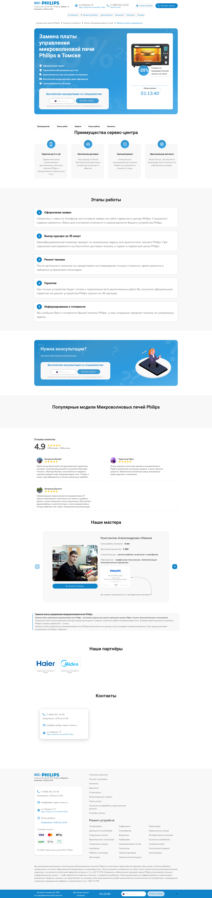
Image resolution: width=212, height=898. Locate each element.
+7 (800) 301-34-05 (119, 4)
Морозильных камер (159, 830)
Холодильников (156, 844)
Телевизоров (95, 826)
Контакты (131, 15)
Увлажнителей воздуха (130, 857)
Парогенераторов (127, 852)
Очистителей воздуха (159, 848)
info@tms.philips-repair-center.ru (62, 725)
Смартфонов (125, 830)
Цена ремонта (107, 15)
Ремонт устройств (90, 15)
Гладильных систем (98, 835)
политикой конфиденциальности (92, 106)
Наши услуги (95, 801)
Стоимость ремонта (98, 774)
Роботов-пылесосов (98, 852)
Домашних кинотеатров (100, 830)
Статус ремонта (145, 6)
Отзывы (141, 15)
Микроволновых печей (130, 844)
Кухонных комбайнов (159, 839)
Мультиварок (155, 852)
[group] (45, 666)
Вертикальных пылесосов (101, 839)
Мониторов (94, 857)
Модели (78, 126)
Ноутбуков (94, 848)
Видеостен (124, 835)
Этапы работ (62, 126)
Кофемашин (125, 826)
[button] (174, 566)
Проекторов (154, 826)
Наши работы (94, 126)
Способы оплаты (97, 813)
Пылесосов (124, 848)
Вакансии (119, 15)
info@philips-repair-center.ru (54, 802)
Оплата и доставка (98, 779)
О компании (73, 15)
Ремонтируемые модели (100, 797)
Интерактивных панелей (161, 835)
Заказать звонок (168, 6)
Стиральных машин (98, 844)
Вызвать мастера (76, 586)
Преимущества (43, 126)
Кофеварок (124, 839)
